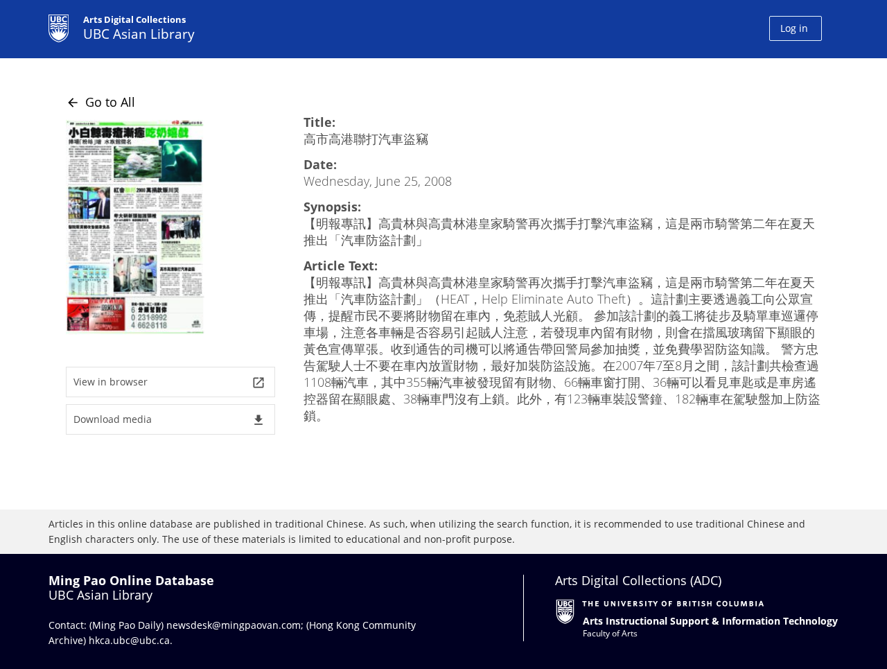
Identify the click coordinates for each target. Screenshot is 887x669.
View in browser (169, 382)
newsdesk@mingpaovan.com (233, 625)
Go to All (100, 102)
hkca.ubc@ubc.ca (129, 640)
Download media (169, 419)
